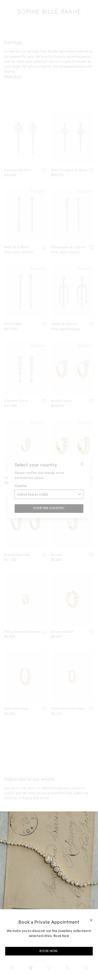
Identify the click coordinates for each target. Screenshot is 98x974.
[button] (91, 920)
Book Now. (48, 951)
